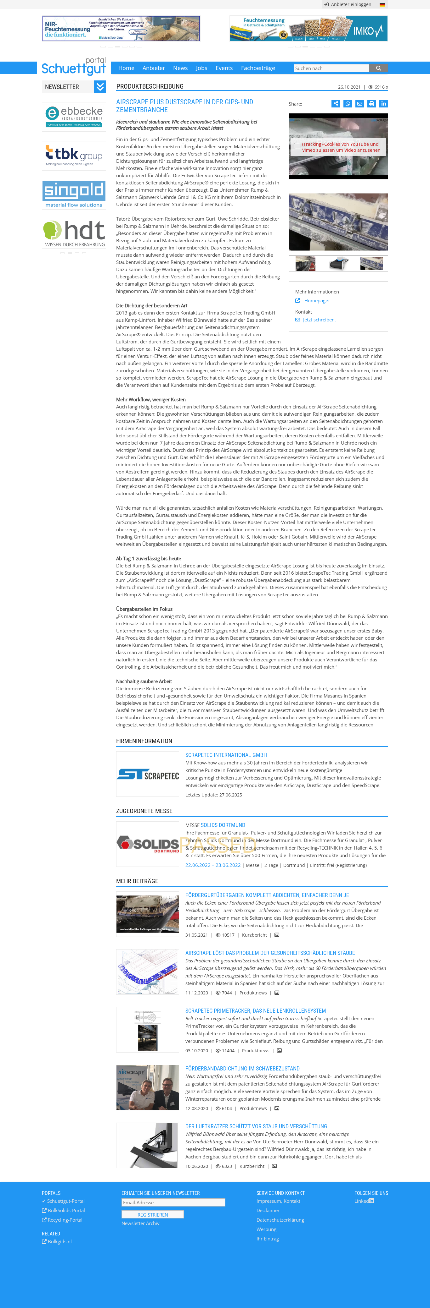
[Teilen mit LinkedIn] (383, 103)
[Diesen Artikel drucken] (371, 103)
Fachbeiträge (258, 68)
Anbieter (154, 68)
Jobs (201, 68)
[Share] (335, 103)
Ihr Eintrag (268, 1238)
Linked (361, 1201)
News (180, 68)
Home (126, 68)
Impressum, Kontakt (278, 1201)
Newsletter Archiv (141, 1223)
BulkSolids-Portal (66, 1210)
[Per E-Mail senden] (359, 103)
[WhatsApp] (347, 103)
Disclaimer (268, 1210)
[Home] (74, 68)
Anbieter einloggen (350, 4)
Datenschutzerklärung (280, 1220)
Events (224, 68)
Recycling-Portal (64, 1220)
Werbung (266, 1229)
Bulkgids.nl (59, 1241)
